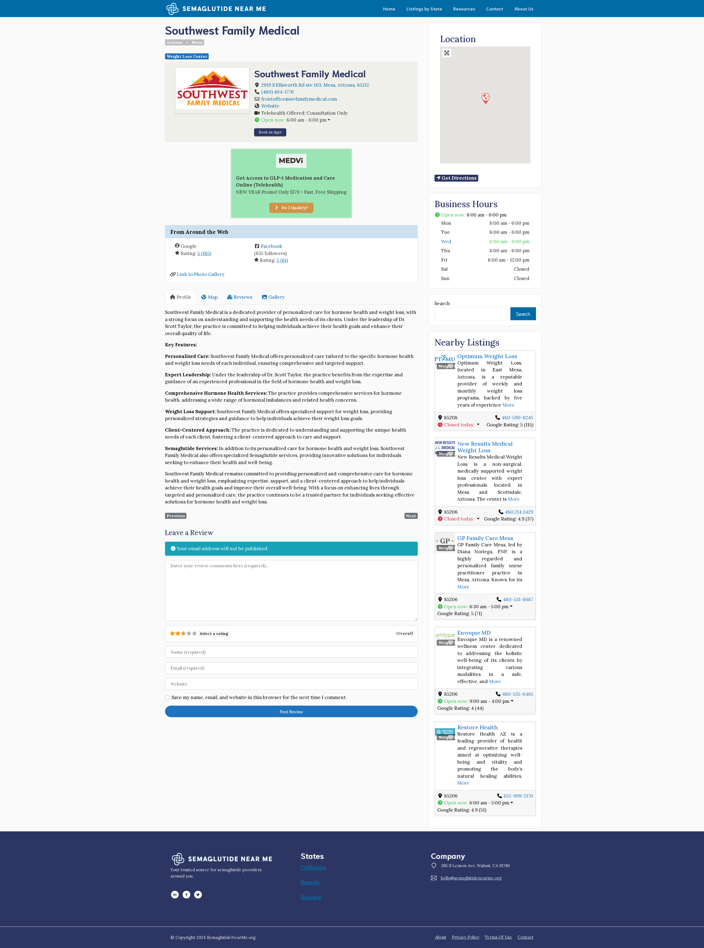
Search (442, 303)
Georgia (311, 896)
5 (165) (204, 253)
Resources (464, 8)
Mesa (197, 42)
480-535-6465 (517, 694)
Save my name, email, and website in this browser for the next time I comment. (259, 697)
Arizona (175, 42)
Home (389, 8)
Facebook (271, 246)
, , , (315, 85)
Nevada (310, 881)
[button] (333, 120)
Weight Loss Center (187, 56)
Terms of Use (498, 937)
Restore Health (477, 727)
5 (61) (282, 260)
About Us (524, 8)
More (508, 405)
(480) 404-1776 (277, 92)
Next (411, 515)
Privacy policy (465, 937)
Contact (494, 8)
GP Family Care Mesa (485, 538)
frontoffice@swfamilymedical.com (299, 99)
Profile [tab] (184, 297)
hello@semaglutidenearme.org (471, 878)
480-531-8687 (518, 599)
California (313, 866)
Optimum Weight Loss (487, 356)
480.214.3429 (519, 512)
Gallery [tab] (276, 297)
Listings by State (424, 8)
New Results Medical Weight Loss (485, 447)
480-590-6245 (517, 418)
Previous (176, 515)
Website (270, 106)
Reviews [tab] (243, 297)
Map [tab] (213, 297)
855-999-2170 (518, 796)
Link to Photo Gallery (200, 274)
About (440, 937)
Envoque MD (474, 632)
